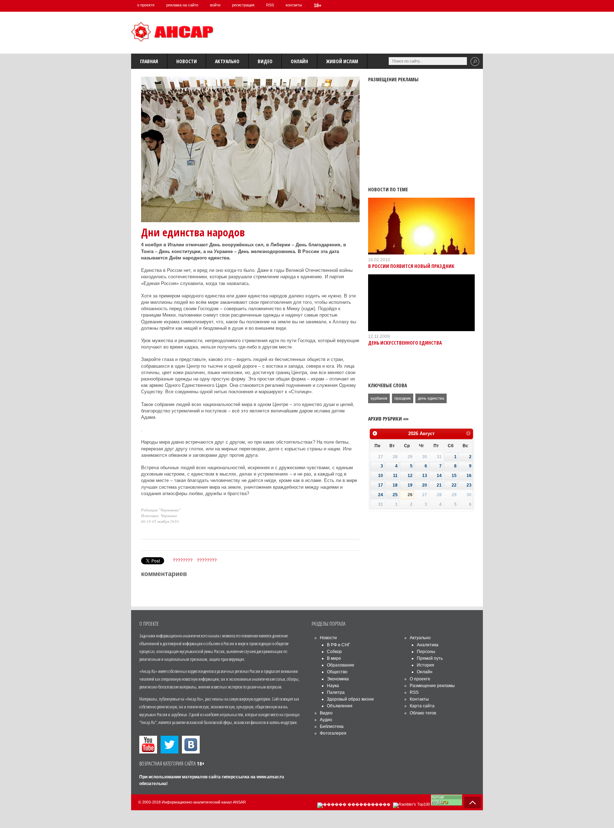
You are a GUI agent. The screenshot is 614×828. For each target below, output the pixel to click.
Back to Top (472, 802)
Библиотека (332, 726)
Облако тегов (423, 713)
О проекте (420, 678)
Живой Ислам (342, 61)
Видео (265, 61)
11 (395, 475)
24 (380, 494)
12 (410, 475)
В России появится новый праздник (411, 266)
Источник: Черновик (159, 515)
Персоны (426, 651)
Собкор (334, 651)
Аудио (326, 719)
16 (469, 475)
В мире (334, 658)
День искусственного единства (405, 342)
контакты (294, 5)
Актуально (227, 61)
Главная (149, 61)
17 (380, 485)
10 (380, 475)
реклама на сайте (182, 5)
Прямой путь (430, 658)
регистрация (243, 5)
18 (395, 485)
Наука (333, 685)
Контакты (419, 699)
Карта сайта (422, 705)
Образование (340, 665)
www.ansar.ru (270, 776)
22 (454, 485)
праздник (402, 398)
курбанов (379, 398)
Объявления (339, 705)
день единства (431, 398)
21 (439, 485)
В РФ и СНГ (338, 644)
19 (410, 485)
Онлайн (299, 61)
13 (424, 475)
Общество (337, 671)
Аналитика (427, 644)
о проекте (146, 5)
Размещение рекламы (432, 685)
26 (410, 494)
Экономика (338, 678)
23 (469, 485)
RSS (270, 5)
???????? (183, 560)
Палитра (336, 692)
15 (454, 475)
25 (395, 494)
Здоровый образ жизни (350, 699)
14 (439, 475)
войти (215, 5)
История (425, 665)
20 (424, 485)
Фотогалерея (333, 733)
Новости (186, 61)
